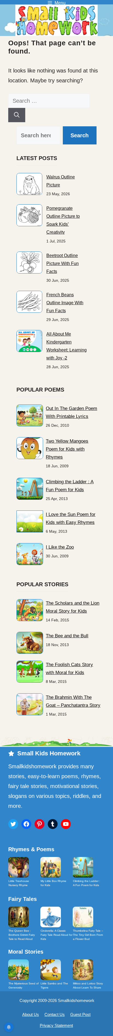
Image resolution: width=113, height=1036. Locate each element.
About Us (30, 1014)
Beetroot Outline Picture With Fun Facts (62, 263)
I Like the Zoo (60, 547)
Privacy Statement (56, 1025)
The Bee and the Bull (67, 635)
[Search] (16, 115)
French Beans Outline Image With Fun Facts (64, 302)
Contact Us (54, 1014)
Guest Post (80, 1014)
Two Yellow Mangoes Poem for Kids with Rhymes (67, 449)
